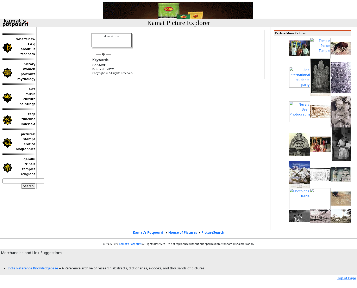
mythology (26, 79)
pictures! (28, 134)
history (29, 64)
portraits (28, 74)
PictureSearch (212, 232)
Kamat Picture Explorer (178, 22)
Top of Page (346, 278)
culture (29, 99)
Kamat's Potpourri (148, 232)
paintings (27, 104)
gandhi (29, 159)
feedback (27, 54)
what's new (25, 39)
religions (28, 174)
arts (32, 89)
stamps (29, 139)
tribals (30, 164)
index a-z (28, 124)
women (29, 69)
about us (28, 49)
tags (31, 114)
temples (28, 169)
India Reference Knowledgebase (33, 268)
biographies (25, 149)
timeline (28, 119)
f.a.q (31, 44)
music (30, 94)
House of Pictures (182, 232)
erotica (29, 144)
